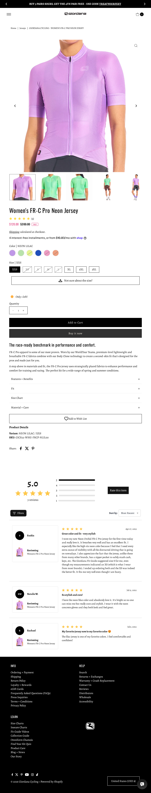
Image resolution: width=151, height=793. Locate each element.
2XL (81, 269)
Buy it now (75, 333)
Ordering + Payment (22, 672)
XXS (14, 269)
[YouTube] (27, 775)
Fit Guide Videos (20, 731)
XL (69, 269)
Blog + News (18, 752)
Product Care (18, 748)
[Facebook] (12, 775)
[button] (75, 379)
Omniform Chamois (22, 740)
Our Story (16, 756)
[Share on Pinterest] (33, 448)
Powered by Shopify (52, 781)
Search (83, 672)
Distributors (86, 693)
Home (13, 28)
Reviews (84, 689)
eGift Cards (17, 689)
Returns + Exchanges (91, 676)
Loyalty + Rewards (21, 685)
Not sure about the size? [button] (78, 281)
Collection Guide (20, 735)
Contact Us (85, 685)
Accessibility (86, 701)
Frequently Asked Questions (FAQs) (30, 693)
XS (27, 269)
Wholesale (85, 697)
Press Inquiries (19, 697)
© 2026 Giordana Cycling (24, 781)
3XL (94, 269)
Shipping (14, 232)
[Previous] (6, 4)
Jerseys (23, 28)
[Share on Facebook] (21, 448)
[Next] (144, 4)
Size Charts (17, 723)
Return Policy (18, 680)
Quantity (14, 303)
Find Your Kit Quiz (21, 744)
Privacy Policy (18, 705)
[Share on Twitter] (27, 448)
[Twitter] (16, 775)
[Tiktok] (37, 775)
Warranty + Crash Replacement (97, 680)
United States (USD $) (123, 781)
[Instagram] (32, 775)
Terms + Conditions (21, 701)
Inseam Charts (19, 727)
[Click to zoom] (136, 46)
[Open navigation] (9, 14)
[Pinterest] (22, 775)
